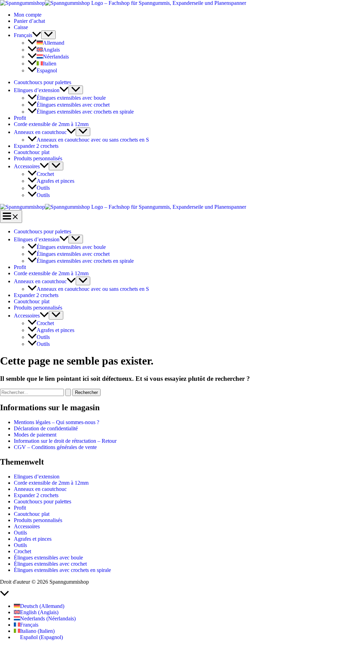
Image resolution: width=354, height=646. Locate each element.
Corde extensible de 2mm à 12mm (51, 124)
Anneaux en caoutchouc (40, 132)
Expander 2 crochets (36, 146)
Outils (43, 188)
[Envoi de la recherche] (68, 392)
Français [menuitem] (29, 625)
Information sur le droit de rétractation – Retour (65, 441)
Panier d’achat (29, 21)
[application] (36, 35)
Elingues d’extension (36, 90)
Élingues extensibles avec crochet (73, 105)
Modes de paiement (35, 435)
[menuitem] (27, 35)
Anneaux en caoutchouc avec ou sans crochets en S (93, 140)
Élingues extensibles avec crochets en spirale (85, 112)
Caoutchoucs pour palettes (42, 82)
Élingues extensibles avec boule (71, 98)
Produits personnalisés (38, 158)
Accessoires (27, 166)
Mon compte (27, 15)
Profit (20, 118)
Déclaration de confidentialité (46, 428)
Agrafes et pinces (55, 181)
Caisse (21, 27)
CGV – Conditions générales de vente (55, 447)
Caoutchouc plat (31, 152)
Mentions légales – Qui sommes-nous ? (56, 422)
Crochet (45, 174)
